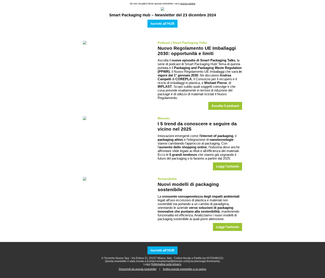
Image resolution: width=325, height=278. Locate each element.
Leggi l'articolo (227, 166)
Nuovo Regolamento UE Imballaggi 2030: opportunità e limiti (197, 51)
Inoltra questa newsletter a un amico (184, 269)
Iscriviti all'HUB (162, 23)
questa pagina (187, 3)
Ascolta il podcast (225, 106)
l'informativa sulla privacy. (166, 264)
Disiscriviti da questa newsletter (138, 269)
